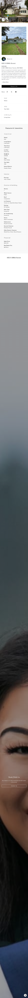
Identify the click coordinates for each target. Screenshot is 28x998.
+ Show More (5, 82)
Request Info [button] (14, 86)
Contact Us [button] (14, 786)
